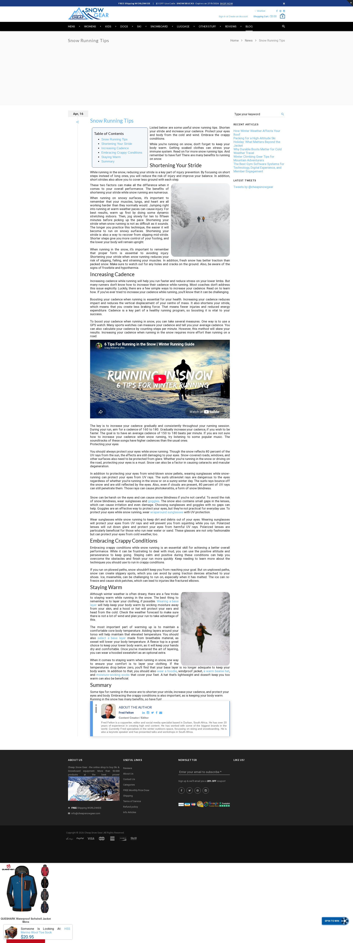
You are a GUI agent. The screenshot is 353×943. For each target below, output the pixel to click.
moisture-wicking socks (113, 675)
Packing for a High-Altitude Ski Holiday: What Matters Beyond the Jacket (256, 141)
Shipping (128, 795)
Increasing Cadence (115, 148)
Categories (129, 784)
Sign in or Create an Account (233, 16)
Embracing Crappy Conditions (121, 152)
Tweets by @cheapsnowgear (253, 187)
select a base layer (112, 638)
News (249, 40)
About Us (128, 773)
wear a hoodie (167, 671)
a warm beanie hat (216, 671)
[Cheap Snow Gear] (88, 13)
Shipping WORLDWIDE (86, 807)
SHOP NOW (226, 3)
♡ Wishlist (259, 11)
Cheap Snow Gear (93, 832)
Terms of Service (132, 801)
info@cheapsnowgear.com (85, 813)
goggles (153, 501)
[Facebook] (277, 11)
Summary (108, 161)
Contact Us (129, 779)
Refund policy (130, 806)
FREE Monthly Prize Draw (136, 790)
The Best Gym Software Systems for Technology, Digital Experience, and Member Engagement (258, 167)
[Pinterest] (280, 11)
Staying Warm (111, 157)
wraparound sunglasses (166, 512)
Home (234, 40)
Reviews (127, 768)
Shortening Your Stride (116, 144)
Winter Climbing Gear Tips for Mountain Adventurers (253, 158)
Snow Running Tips (111, 120)
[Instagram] (284, 11)
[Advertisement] (176, 72)
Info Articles (129, 812)
